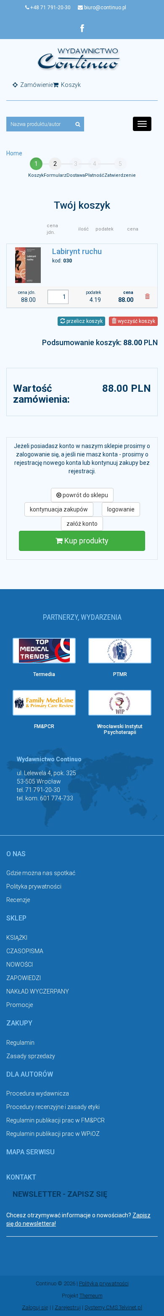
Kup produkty (85, 540)
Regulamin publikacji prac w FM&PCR (55, 1120)
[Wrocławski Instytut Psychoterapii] (119, 703)
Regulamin (20, 1042)
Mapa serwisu (30, 1152)
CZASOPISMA (24, 951)
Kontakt (21, 1177)
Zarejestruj (68, 1307)
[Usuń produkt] (147, 296)
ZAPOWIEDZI (23, 978)
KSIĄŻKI (16, 937)
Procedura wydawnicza (37, 1093)
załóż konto (82, 523)
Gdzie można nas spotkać (40, 873)
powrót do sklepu (84, 495)
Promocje (19, 1004)
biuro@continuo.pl (104, 7)
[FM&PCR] (44, 703)
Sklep (16, 918)
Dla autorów (29, 1074)
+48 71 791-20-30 (50, 7)
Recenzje (18, 900)
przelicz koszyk (84, 321)
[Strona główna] (79, 58)
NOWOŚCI (19, 964)
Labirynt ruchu (77, 251)
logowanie (121, 509)
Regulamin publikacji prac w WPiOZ (53, 1133)
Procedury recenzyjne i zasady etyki (53, 1107)
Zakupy (19, 1023)
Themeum (91, 1295)
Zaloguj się (35, 1307)
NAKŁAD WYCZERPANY (37, 991)
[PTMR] (119, 650)
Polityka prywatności (33, 886)
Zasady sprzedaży (30, 1056)
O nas (16, 854)
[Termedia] (44, 650)
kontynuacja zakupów (59, 509)
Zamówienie (36, 84)
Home (14, 153)
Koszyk (70, 84)
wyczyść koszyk (135, 321)
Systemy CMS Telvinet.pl (113, 1307)
